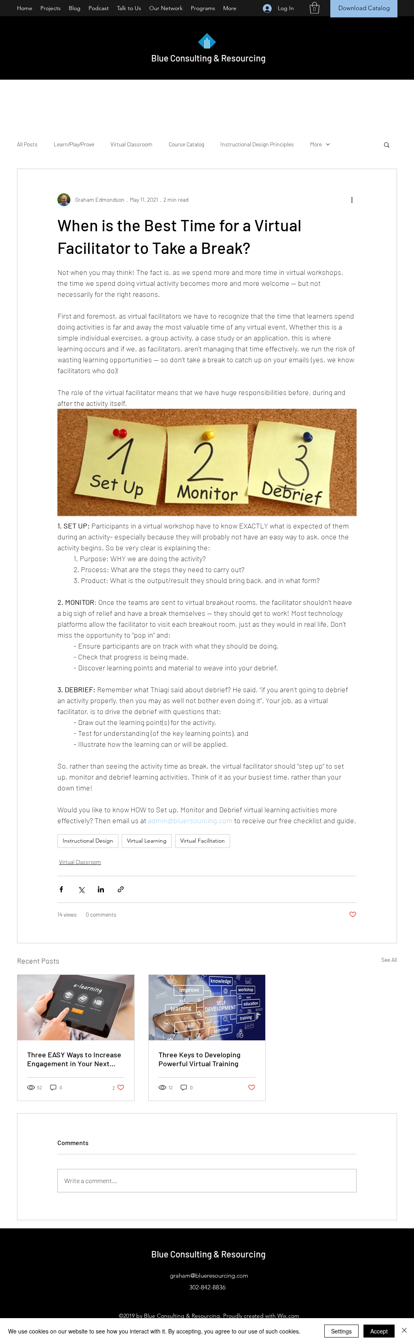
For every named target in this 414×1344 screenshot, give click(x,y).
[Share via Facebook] (61, 889)
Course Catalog (186, 144)
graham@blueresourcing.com (209, 1275)
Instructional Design (88, 840)
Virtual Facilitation (202, 840)
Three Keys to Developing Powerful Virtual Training (199, 1059)
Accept (379, 1331)
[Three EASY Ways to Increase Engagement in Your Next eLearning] (75, 1007)
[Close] (404, 1331)
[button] (314, 8)
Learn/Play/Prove (74, 144)
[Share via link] (121, 889)
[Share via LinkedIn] (101, 889)
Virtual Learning (147, 840)
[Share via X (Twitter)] (81, 889)
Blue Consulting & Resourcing (208, 58)
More (316, 144)
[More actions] (352, 200)
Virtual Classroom (131, 144)
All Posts (27, 144)
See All (389, 959)
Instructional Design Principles (257, 144)
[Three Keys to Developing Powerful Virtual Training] (207, 1007)
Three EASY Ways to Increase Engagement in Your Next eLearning (74, 1059)
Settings (341, 1331)
